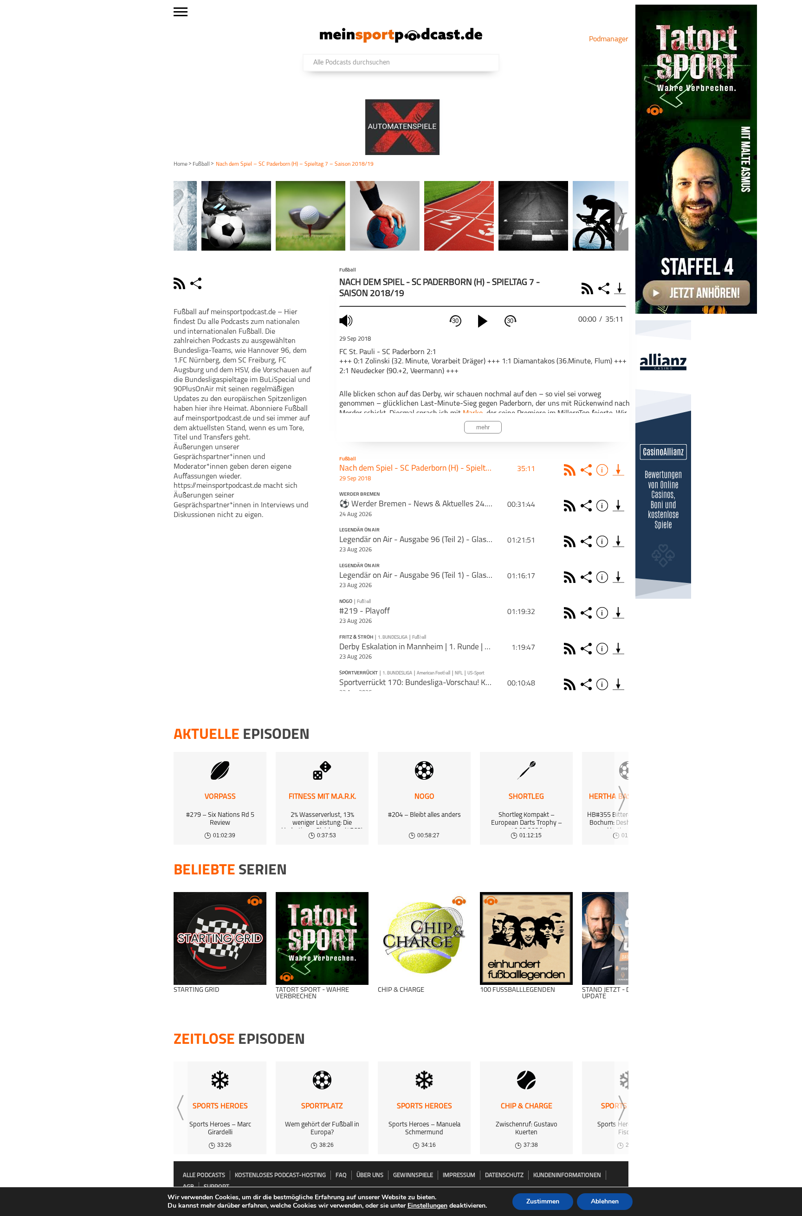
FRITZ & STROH (356, 637)
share (197, 283)
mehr (483, 427)
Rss (571, 469)
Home (181, 164)
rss (180, 283)
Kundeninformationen (567, 1175)
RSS (588, 288)
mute (347, 320)
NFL (459, 673)
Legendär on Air (359, 530)
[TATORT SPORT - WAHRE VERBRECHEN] (322, 938)
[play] (482, 321)
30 (455, 320)
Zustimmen (542, 1201)
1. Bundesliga (392, 637)
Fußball (201, 164)
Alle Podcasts (204, 1175)
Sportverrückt (358, 673)
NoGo (345, 602)
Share (605, 288)
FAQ (341, 1175)
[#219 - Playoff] (618, 613)
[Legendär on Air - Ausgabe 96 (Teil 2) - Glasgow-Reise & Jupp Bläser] (618, 541)
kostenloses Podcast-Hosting (280, 1175)
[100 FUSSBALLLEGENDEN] (526, 938)
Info (603, 469)
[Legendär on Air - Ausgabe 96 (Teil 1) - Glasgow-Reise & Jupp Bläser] (618, 577)
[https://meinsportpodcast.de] (401, 41)
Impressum (459, 1175)
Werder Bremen (359, 494)
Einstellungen (427, 1206)
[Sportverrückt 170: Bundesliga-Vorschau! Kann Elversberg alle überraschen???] (618, 684)
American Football (433, 673)
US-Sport (475, 673)
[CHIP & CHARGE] (424, 938)
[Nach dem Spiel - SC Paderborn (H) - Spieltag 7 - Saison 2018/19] (618, 470)
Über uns (369, 1175)
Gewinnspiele (413, 1175)
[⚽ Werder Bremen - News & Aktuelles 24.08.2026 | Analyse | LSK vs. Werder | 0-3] (618, 505)
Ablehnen (605, 1201)
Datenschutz (504, 1175)
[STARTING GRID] (220, 938)
